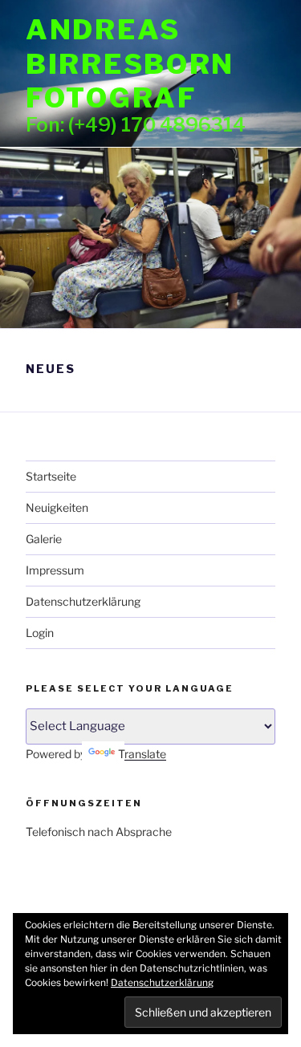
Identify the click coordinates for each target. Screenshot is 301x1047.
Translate (142, 754)
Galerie (44, 539)
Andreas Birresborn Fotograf (130, 63)
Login (40, 632)
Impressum (55, 570)
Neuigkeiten (57, 507)
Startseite (51, 476)
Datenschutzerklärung (83, 601)
